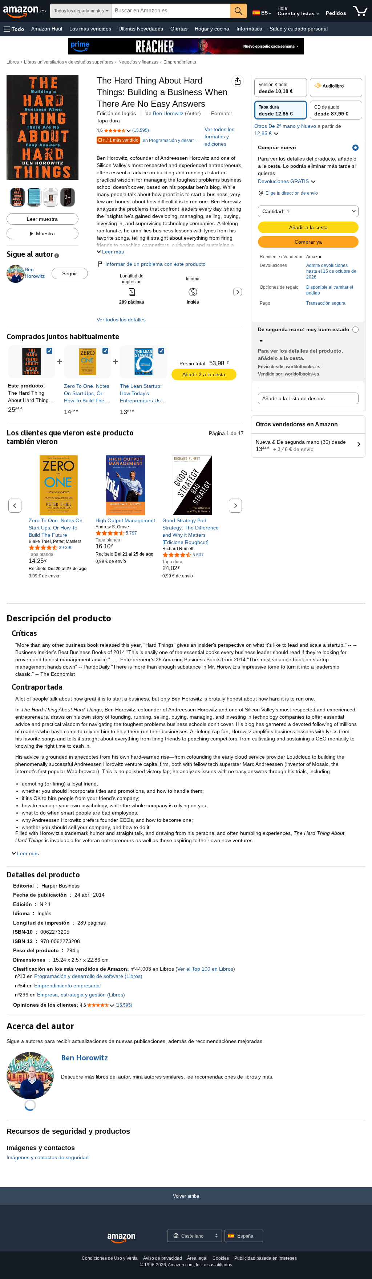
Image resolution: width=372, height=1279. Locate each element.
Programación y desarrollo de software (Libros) (88, 976)
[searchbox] (171, 11)
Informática (249, 29)
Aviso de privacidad (162, 1258)
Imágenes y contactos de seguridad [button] (48, 1157)
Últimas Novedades (140, 29)
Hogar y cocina (212, 29)
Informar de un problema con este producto (155, 264)
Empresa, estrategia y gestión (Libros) (81, 995)
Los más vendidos (90, 29)
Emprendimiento (179, 62)
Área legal (197, 1258)
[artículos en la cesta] (360, 11)
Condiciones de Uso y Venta (110, 1258)
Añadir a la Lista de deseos (293, 398)
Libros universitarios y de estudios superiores (68, 62)
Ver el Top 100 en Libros (205, 969)
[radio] (281, 87)
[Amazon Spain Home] (121, 1238)
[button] (14, 29)
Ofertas (178, 29)
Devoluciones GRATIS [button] (284, 181)
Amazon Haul (46, 29)
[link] (87, 361)
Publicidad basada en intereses (265, 1258)
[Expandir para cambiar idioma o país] (269, 14)
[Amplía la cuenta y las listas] (317, 14)
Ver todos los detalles (121, 319)
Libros (13, 62)
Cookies (221, 1258)
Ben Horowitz (168, 113)
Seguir (69, 273)
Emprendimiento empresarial (67, 985)
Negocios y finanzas (138, 62)
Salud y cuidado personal (299, 29)
